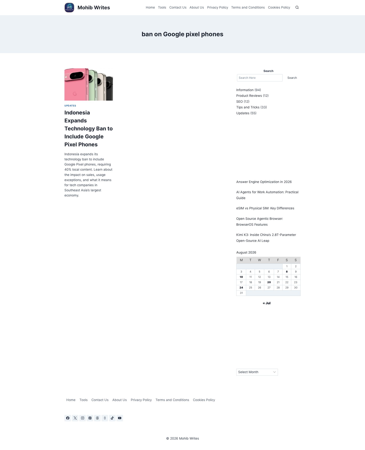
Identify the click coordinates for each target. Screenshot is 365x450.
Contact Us (177, 7)
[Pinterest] (90, 418)
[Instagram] (82, 418)
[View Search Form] (297, 7)
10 (241, 276)
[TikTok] (112, 418)
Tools (162, 7)
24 (241, 287)
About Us (197, 7)
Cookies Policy (279, 7)
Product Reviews (249, 96)
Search (292, 78)
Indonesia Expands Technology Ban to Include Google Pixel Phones (88, 128)
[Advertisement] (268, 147)
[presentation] (88, 84)
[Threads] (97, 418)
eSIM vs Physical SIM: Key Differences (265, 208)
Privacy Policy (217, 7)
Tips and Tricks (247, 107)
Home (150, 7)
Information (245, 90)
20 (269, 282)
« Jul (267, 303)
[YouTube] (120, 418)
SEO (239, 101)
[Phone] (105, 418)
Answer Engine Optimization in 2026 (264, 182)
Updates (70, 105)
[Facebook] (67, 418)
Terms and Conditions (248, 7)
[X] (75, 418)
